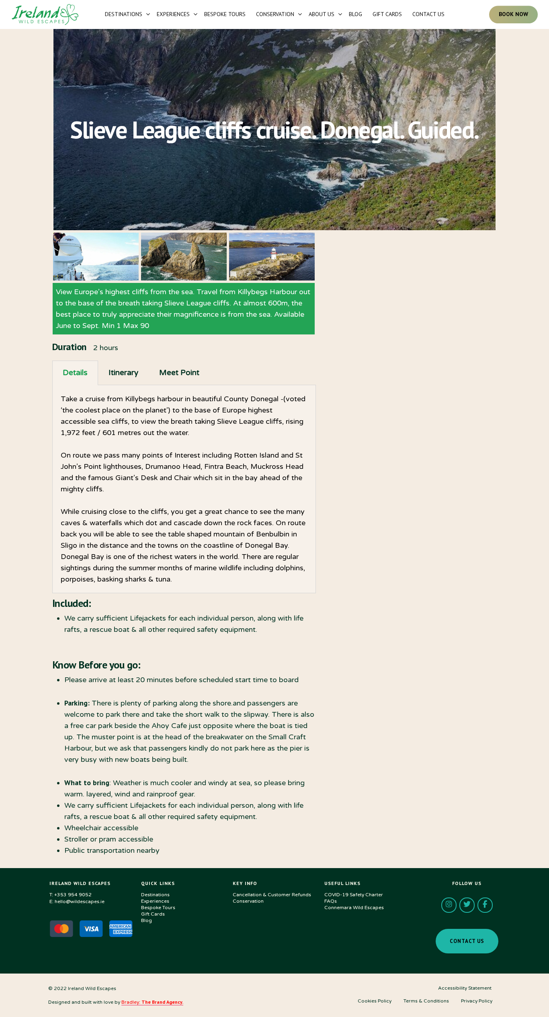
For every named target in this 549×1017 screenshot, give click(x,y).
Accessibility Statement (465, 988)
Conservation (248, 901)
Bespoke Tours (158, 907)
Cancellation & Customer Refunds (272, 894)
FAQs (330, 901)
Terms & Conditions (426, 1001)
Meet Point (179, 372)
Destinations (155, 894)
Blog (146, 920)
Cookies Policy (374, 1001)
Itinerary (123, 372)
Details (75, 372)
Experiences (155, 901)
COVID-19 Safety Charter (353, 894)
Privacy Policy (476, 1001)
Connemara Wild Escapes (354, 907)
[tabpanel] (184, 489)
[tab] (75, 373)
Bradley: (152, 1002)
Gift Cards (153, 914)
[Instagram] (449, 905)
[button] (467, 941)
